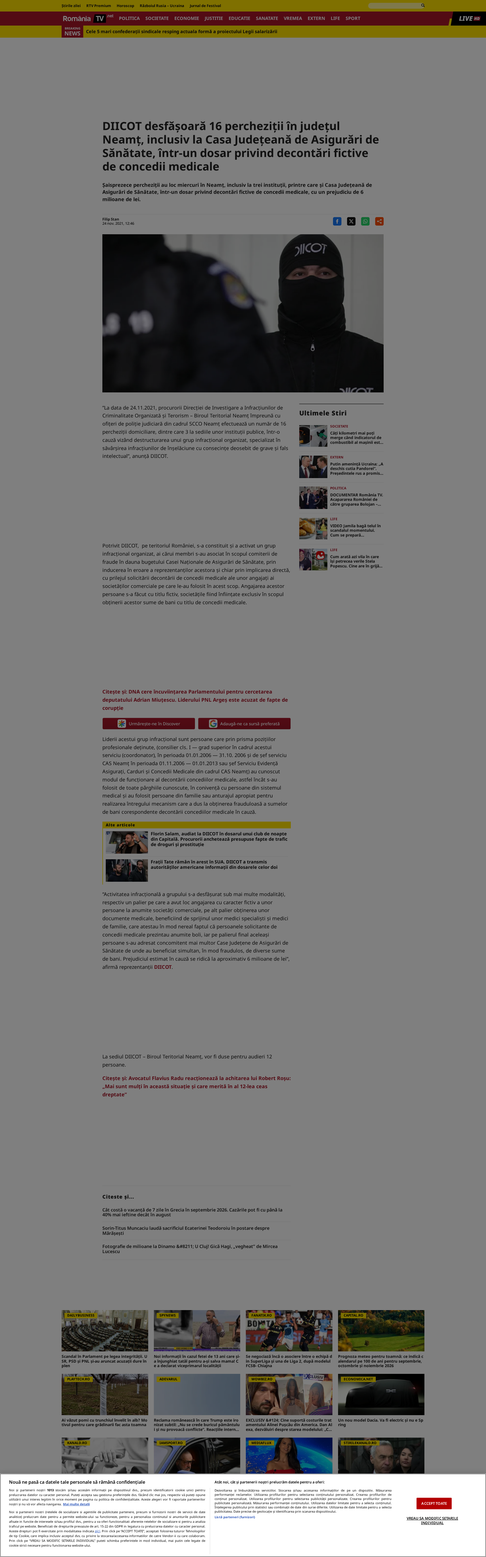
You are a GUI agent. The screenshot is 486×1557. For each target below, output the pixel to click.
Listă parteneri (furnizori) (235, 1517)
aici (97, 1531)
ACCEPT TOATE (434, 1503)
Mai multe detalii (76, 1504)
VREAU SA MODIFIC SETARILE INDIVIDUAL (432, 1520)
